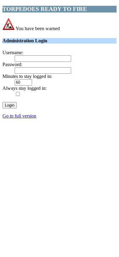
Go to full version (19, 115)
